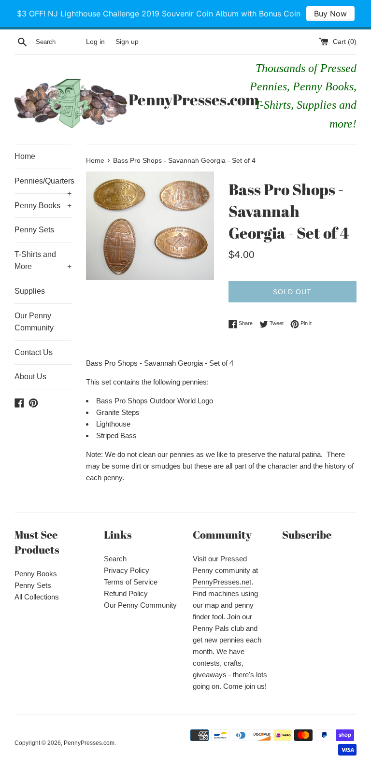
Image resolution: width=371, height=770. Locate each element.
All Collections (36, 597)
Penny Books (42, 205)
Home (24, 156)
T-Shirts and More (42, 260)
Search (115, 559)
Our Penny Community (34, 322)
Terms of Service (130, 582)
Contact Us (33, 352)
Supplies (29, 291)
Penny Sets (34, 230)
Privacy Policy (126, 570)
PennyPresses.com (185, 99)
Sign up (127, 41)
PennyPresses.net (222, 582)
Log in (95, 41)
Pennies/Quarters (42, 185)
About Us (30, 376)
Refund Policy (126, 593)
